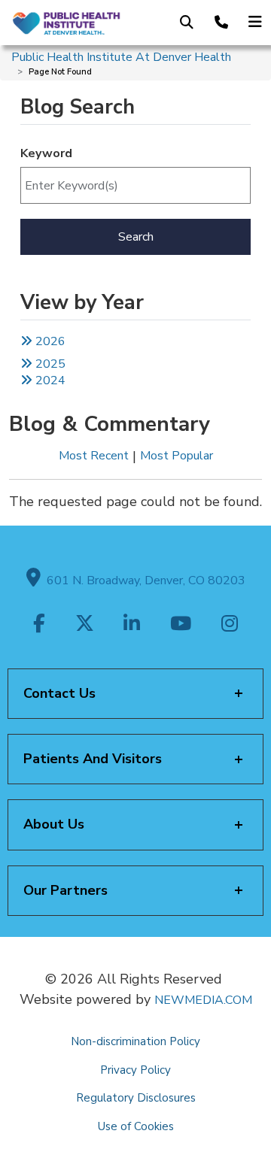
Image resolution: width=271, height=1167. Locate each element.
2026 (48, 341)
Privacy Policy (135, 1070)
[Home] (66, 23)
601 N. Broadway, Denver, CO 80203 (143, 580)
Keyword (46, 153)
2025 (48, 364)
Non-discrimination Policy (135, 1041)
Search (136, 237)
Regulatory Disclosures (136, 1097)
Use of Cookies (136, 1126)
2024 (48, 380)
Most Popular (176, 455)
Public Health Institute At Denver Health (121, 57)
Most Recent (94, 455)
